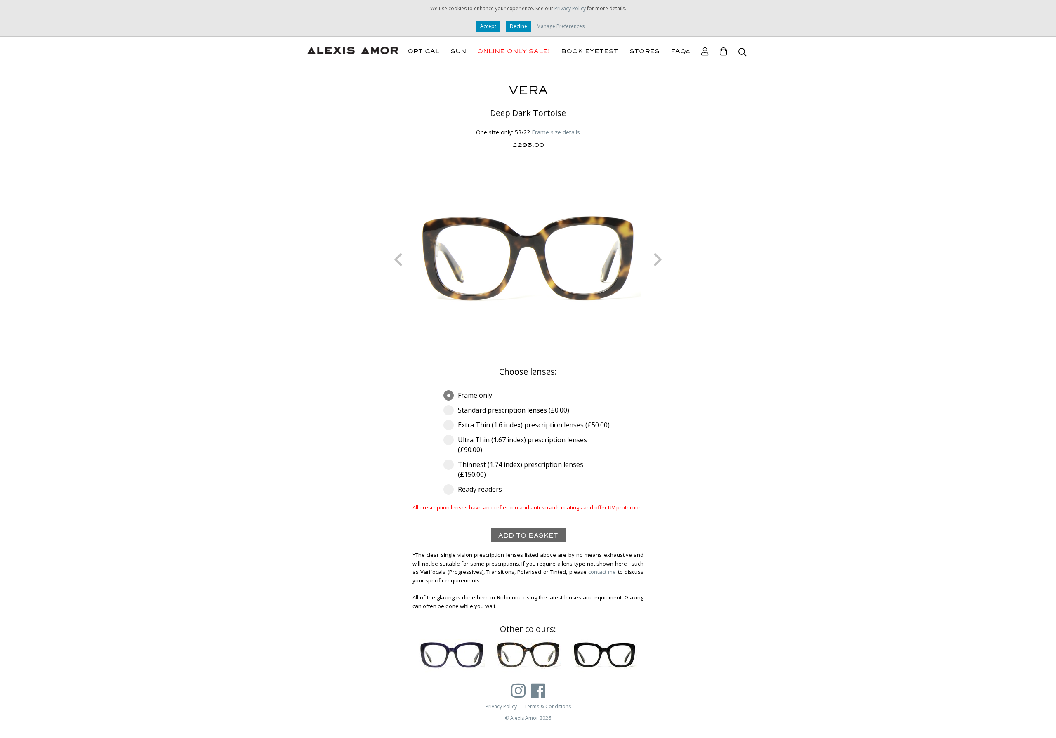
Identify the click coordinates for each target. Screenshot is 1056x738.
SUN (458, 51)
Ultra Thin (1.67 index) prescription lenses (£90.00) (522, 444)
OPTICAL (423, 51)
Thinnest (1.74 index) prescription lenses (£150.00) (520, 469)
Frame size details (556, 132)
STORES (644, 51)
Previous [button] (398, 259)
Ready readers (480, 489)
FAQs (680, 51)
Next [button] (658, 259)
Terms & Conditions (547, 706)
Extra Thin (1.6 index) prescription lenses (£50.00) (534, 424)
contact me (602, 571)
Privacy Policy (570, 8)
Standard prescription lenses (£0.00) (513, 410)
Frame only (475, 395)
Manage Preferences (561, 26)
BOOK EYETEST (589, 51)
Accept (488, 26)
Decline (518, 26)
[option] (528, 259)
